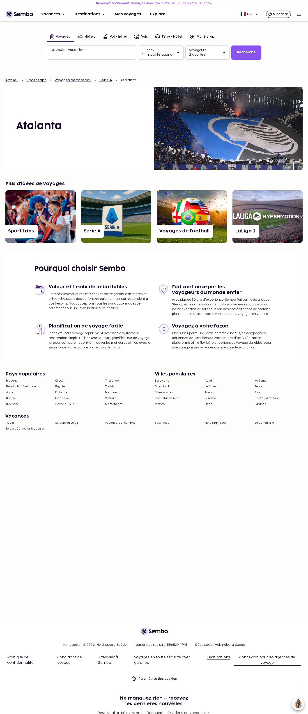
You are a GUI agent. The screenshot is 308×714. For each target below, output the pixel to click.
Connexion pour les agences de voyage (267, 660)
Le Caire (210, 386)
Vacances (50, 14)
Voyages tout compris (120, 423)
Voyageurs (197, 50)
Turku (258, 392)
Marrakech (162, 386)
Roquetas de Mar (167, 398)
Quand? (148, 50)
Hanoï (209, 404)
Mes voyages (128, 14)
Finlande (61, 392)
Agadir (209, 380)
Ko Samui (261, 380)
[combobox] (92, 54)
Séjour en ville (264, 423)
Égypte (60, 386)
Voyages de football (73, 80)
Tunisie (110, 386)
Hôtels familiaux (215, 423)
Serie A (105, 80)
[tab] (60, 37)
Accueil (11, 80)
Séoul (258, 386)
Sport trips (36, 80)
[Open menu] (299, 14)
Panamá (210, 398)
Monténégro (114, 404)
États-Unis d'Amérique (20, 386)
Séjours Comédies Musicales (25, 428)
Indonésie (62, 398)
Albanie (10, 398)
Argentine (12, 404)
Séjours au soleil (66, 423)
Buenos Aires (164, 392)
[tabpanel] (154, 52)
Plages (9, 423)
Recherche (246, 52)
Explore (157, 14)
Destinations (87, 14)
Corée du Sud (64, 404)
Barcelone (162, 380)
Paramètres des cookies (157, 678)
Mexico (160, 404)
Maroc (9, 392)
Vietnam (110, 398)
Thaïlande (112, 380)
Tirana (209, 392)
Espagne (11, 380)
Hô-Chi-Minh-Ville (267, 398)
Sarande (260, 404)
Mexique (111, 392)
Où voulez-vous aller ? (68, 50)
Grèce (59, 380)
